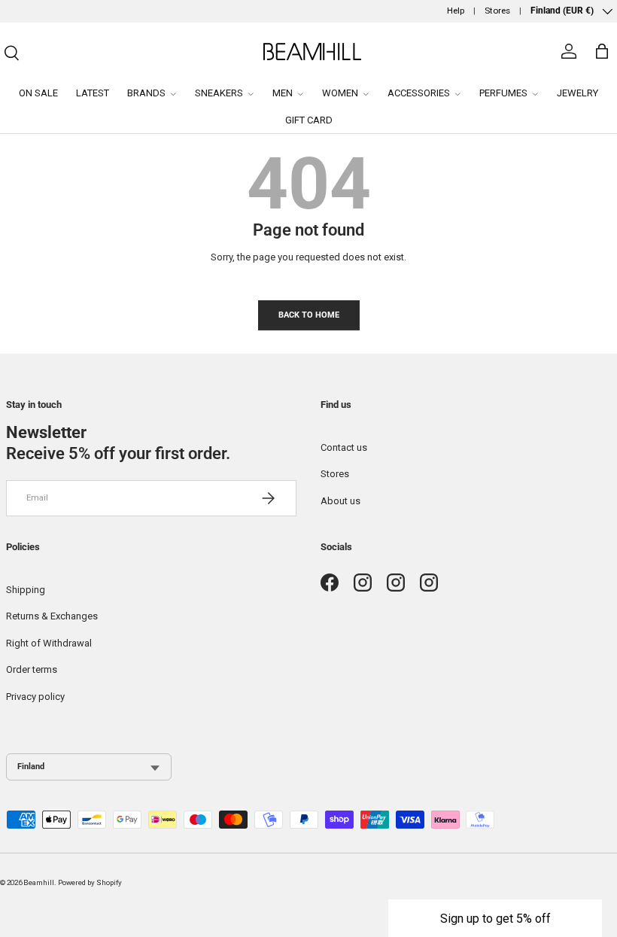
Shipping (25, 589)
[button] (495, 918)
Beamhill (38, 882)
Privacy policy (35, 696)
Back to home (308, 314)
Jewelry (577, 93)
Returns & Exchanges (52, 616)
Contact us (344, 447)
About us (340, 501)
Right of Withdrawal (49, 643)
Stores (497, 10)
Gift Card (309, 120)
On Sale (38, 93)
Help (455, 10)
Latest (92, 93)
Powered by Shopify (90, 882)
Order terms (31, 669)
